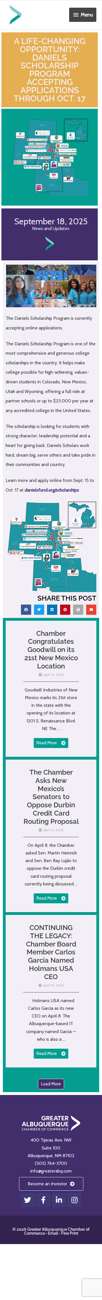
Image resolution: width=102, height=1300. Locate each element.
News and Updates (50, 228)
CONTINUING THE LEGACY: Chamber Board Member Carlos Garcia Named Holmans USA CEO (51, 952)
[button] (26, 610)
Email (53, 1233)
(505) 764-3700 (51, 1163)
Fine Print (69, 1233)
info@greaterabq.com (51, 1171)
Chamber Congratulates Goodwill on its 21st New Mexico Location (51, 649)
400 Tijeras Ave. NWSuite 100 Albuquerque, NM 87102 (51, 1147)
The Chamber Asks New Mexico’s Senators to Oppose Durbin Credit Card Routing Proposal (51, 796)
